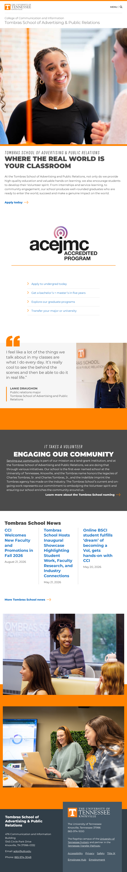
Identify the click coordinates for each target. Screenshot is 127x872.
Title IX (111, 853)
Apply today (13, 202)
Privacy (89, 853)
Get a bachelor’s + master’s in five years (58, 292)
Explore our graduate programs (53, 301)
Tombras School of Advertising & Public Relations (52, 22)
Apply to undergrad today (49, 284)
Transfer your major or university (54, 310)
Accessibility (75, 853)
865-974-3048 (22, 857)
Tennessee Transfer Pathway (84, 845)
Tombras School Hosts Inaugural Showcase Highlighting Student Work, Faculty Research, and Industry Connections (58, 553)
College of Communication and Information (34, 18)
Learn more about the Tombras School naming (80, 494)
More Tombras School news (25, 599)
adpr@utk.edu (22, 851)
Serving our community (23, 460)
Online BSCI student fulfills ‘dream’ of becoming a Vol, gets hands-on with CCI (97, 545)
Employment (97, 859)
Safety (101, 853)
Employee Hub (77, 859)
